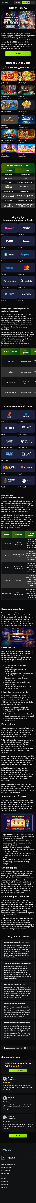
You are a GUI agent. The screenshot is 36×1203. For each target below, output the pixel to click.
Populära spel (4, 67)
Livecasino (13, 67)
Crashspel (23, 67)
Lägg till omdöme (18, 1070)
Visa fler (18, 1135)
